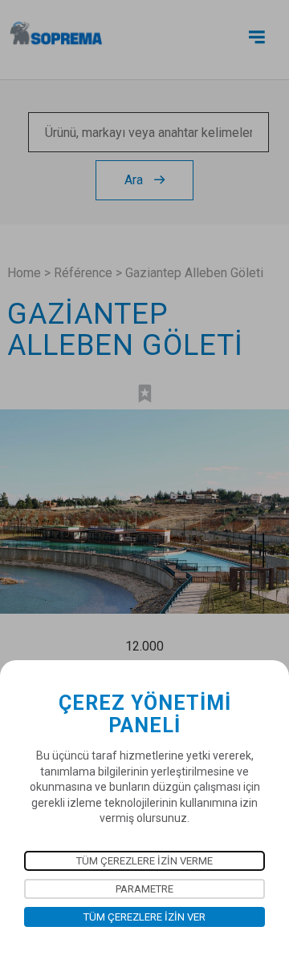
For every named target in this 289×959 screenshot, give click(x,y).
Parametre (144, 889)
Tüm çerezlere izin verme (144, 861)
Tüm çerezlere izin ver (144, 917)
